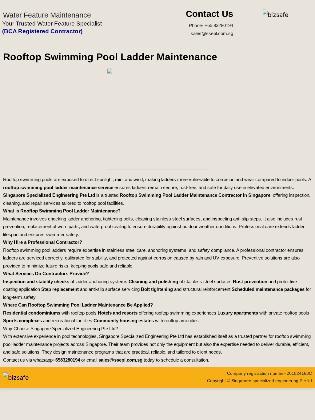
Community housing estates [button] (124, 320)
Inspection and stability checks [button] (36, 281)
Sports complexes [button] (22, 320)
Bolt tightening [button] (157, 289)
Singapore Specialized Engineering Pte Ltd (49, 195)
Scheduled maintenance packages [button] (268, 289)
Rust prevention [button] (250, 281)
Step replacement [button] (60, 289)
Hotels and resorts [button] (118, 312)
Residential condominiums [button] (31, 312)
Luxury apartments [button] (237, 312)
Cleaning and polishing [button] (153, 281)
